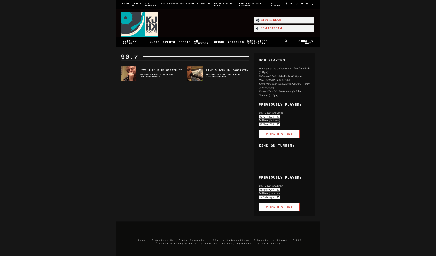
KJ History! (276, 4)
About (125, 3)
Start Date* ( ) (271, 185)
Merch (219, 42)
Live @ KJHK (167, 74)
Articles (236, 42)
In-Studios (201, 42)
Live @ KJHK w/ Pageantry (227, 70)
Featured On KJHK (149, 74)
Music (155, 42)
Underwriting (175, 3)
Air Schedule (150, 4)
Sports (185, 42)
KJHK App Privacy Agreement (250, 4)
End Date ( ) (270, 193)
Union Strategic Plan (224, 4)
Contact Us (136, 4)
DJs (162, 3)
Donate (190, 3)
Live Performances (150, 77)
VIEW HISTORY (279, 134)
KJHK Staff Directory (257, 42)
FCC (210, 3)
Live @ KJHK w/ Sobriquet (161, 70)
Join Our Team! (131, 42)
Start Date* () (271, 112)
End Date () (269, 120)
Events (169, 42)
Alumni (201, 3)
